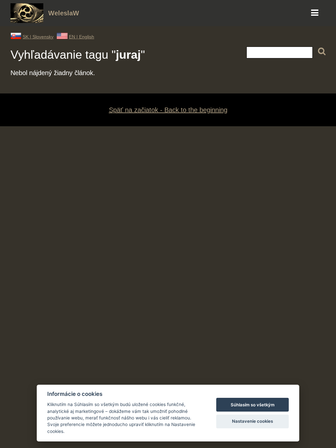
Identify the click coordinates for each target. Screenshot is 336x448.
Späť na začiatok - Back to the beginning (168, 109)
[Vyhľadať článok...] (322, 51)
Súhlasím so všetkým (253, 404)
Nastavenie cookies (252, 421)
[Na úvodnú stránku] (26, 20)
